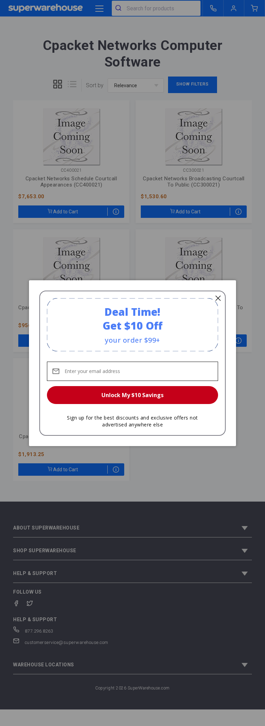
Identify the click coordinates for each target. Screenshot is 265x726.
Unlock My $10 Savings (132, 395)
